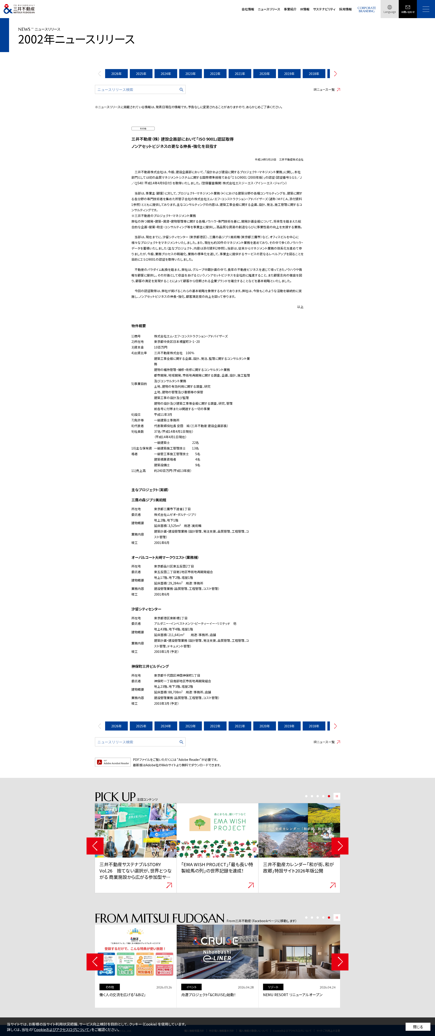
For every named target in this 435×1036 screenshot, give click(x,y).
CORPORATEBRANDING (367, 9)
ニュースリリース (269, 9)
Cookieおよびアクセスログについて (61, 1029)
